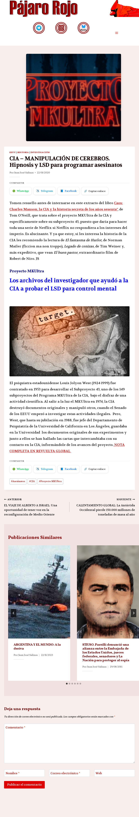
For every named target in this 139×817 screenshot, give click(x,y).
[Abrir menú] (116, 33)
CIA (32, 481)
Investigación (40, 152)
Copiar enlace (95, 191)
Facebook (68, 190)
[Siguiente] (133, 613)
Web (99, 773)
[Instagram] (61, 28)
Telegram (44, 190)
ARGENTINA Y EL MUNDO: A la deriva (37, 646)
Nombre (12, 773)
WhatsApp (20, 190)
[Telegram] (39, 28)
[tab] (67, 683)
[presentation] (39, 591)
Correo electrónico (65, 773)
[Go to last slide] (13, 613)
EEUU (12, 152)
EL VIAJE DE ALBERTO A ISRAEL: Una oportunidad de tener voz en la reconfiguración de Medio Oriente (30, 507)
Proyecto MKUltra (50, 481)
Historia (23, 152)
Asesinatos (18, 481)
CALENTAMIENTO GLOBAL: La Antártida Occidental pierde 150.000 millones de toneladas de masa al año (105, 507)
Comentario (15, 727)
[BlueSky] (83, 28)
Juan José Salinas (24, 172)
